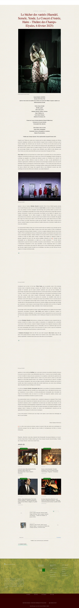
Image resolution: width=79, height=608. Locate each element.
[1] (52, 238)
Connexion (58, 537)
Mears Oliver (25, 439)
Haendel (35, 437)
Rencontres (64, 573)
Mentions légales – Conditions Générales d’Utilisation (34, 602)
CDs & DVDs (22, 448)
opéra (37, 439)
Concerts (21, 478)
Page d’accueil (64, 567)
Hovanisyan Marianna (50, 437)
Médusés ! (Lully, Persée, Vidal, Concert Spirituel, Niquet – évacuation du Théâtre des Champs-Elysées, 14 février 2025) (39, 525)
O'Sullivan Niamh (32, 439)
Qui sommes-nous (53, 568)
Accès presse (52, 574)
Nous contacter (53, 576)
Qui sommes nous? (52, 602)
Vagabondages (65, 575)
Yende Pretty (36, 440)
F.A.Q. (51, 570)
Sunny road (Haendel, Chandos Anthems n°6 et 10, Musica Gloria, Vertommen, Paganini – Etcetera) (49, 470)
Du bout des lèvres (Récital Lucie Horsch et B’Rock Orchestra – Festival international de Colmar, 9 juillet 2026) (51, 500)
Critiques (25, 448)
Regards (63, 571)
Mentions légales (53, 572)
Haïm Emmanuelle (41, 437)
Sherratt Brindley (53, 439)
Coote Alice (30, 437)
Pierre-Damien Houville (44, 439)
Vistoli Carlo (30, 440)
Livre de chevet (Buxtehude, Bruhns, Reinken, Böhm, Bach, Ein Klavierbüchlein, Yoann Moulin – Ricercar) (27, 471)
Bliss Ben (25, 437)
